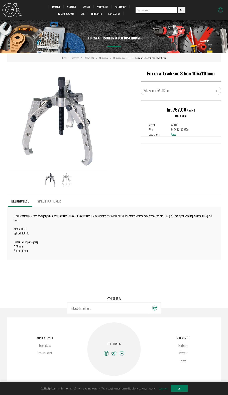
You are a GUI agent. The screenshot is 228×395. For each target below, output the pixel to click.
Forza (173, 134)
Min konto (96, 13)
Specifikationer (49, 201)
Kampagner (102, 6)
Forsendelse (45, 345)
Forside (56, 6)
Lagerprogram (66, 13)
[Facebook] (106, 353)
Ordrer (183, 360)
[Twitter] (114, 353)
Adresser (183, 353)
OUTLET (86, 6)
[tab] (20, 201)
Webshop (71, 6)
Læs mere (163, 388)
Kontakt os (114, 13)
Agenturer (120, 6)
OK (179, 388)
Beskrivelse (20, 201)
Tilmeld (155, 308)
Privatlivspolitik (45, 353)
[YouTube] (122, 353)
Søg (82, 13)
